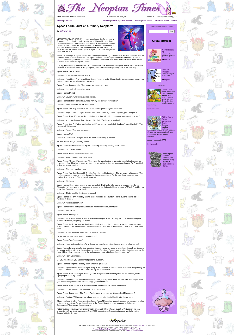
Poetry (174, 21)
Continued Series (161, 21)
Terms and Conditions (134, 331)
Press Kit (137, 329)
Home (60, 21)
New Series (147, 21)
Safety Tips (109, 329)
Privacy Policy (98, 329)
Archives (68, 21)
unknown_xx (65, 31)
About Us (129, 329)
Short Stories (126, 21)
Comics (137, 21)
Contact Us (119, 329)
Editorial (115, 21)
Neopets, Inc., (139, 325)
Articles (106, 21)
